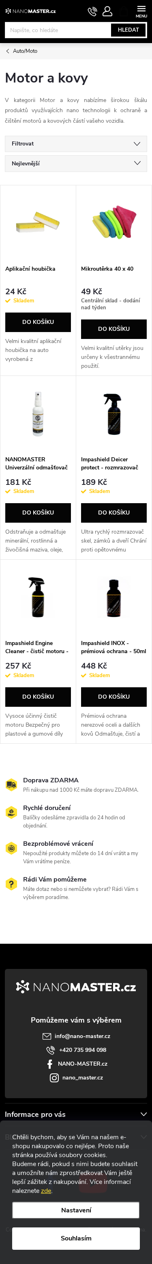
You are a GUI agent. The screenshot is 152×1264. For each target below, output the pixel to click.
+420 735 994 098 (82, 1050)
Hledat (128, 30)
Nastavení (76, 1210)
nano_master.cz (82, 1078)
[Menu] (141, 11)
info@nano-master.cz (82, 1036)
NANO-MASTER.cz (82, 1064)
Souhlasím (76, 1238)
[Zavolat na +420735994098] (93, 11)
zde (46, 1190)
